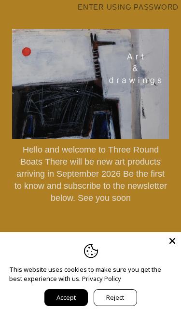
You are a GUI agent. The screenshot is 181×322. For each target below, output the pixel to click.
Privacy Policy (101, 278)
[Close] (172, 241)
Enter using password (128, 7)
